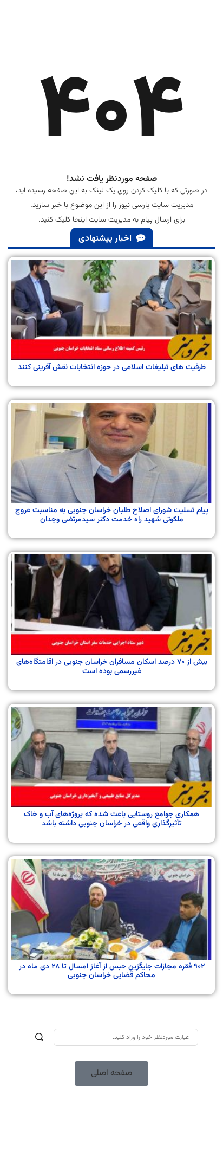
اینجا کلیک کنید (64, 220)
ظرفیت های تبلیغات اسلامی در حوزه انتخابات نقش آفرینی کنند (112, 367)
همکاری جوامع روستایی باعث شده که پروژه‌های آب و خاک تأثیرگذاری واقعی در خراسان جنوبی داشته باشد (111, 819)
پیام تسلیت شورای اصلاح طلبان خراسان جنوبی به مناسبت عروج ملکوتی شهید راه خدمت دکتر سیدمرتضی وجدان (111, 515)
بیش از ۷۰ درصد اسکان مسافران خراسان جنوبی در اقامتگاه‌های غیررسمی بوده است (111, 666)
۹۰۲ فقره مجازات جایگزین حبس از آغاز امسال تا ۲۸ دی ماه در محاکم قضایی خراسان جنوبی (112, 971)
